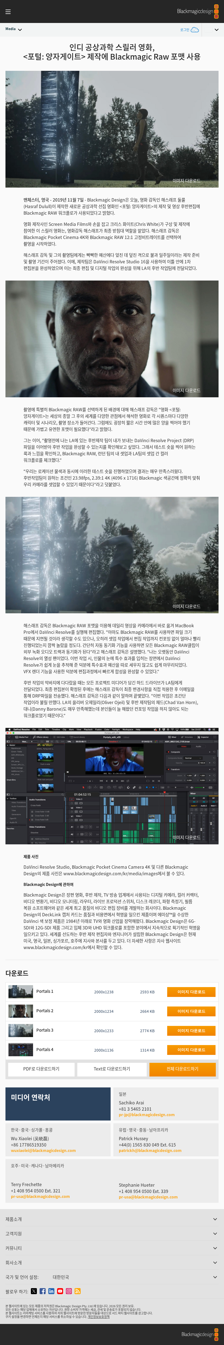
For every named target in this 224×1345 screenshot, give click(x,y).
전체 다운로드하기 (182, 1069)
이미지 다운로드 (187, 181)
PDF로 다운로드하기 (41, 1069)
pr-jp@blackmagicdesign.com (147, 1114)
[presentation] (13, 129)
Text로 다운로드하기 (112, 1069)
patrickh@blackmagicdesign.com (150, 1150)
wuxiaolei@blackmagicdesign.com (43, 1150)
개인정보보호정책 (99, 1316)
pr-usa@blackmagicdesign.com (40, 1196)
